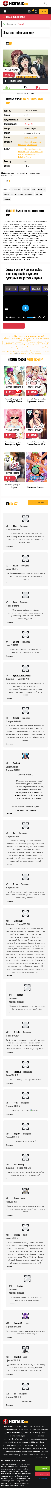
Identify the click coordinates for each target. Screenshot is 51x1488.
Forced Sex (37, 149)
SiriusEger (17, 1235)
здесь (17, 354)
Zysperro (16, 642)
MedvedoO (17, 1032)
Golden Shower (24, 154)
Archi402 (16, 718)
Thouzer (16, 1198)
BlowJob (21, 152)
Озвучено (22, 145)
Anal (27, 152)
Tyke (14, 833)
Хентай (27, 142)
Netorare (28, 149)
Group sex (34, 152)
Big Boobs (35, 154)
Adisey (15, 526)
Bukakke (21, 157)
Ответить (9, 546)
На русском (32, 145)
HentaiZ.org (11, 24)
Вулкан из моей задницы (21, 675)
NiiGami (15, 565)
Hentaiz (18, 3)
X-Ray (40, 152)
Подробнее (42, 1478)
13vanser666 (18, 1323)
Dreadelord (17, 1357)
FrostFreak (16, 763)
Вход (44, 11)
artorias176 (17, 1072)
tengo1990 (17, 1133)
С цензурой (36, 142)
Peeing (28, 157)
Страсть (14, 487)
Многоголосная (30, 137)
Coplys (15, 602)
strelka (16, 1102)
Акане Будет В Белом (14, 401)
